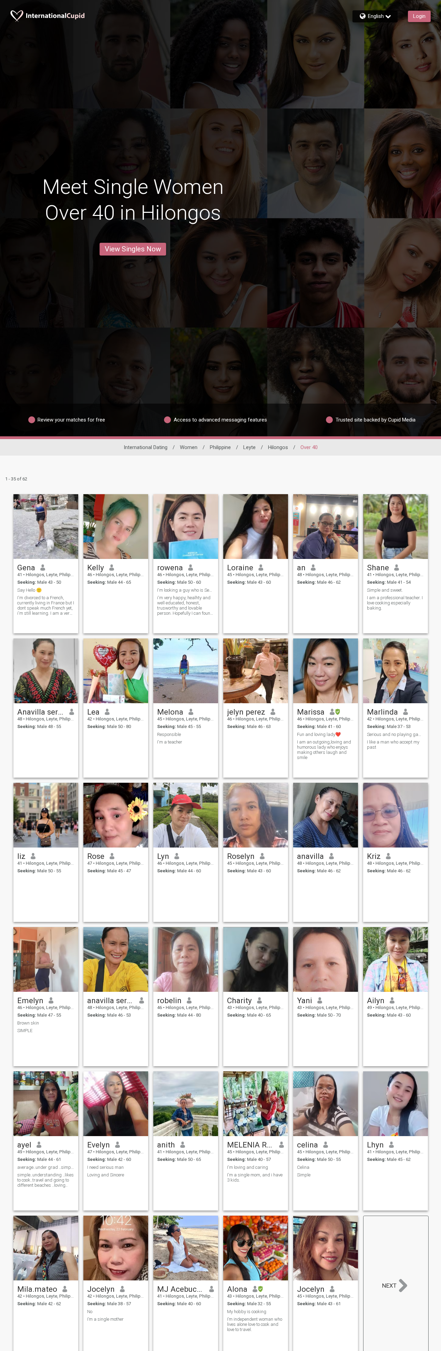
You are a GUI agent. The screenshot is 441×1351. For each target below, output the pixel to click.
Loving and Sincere (105, 1174)
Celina (303, 1167)
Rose (95, 856)
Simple (303, 1174)
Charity (239, 1000)
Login (419, 16)
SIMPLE (24, 1030)
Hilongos (278, 447)
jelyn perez (246, 711)
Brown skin (28, 1023)
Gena (26, 567)
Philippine (220, 447)
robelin (169, 1000)
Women (188, 447)
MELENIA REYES (250, 1144)
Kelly (95, 567)
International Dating (145, 447)
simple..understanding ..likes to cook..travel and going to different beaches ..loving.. (45, 1180)
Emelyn (30, 1000)
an (301, 567)
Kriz (374, 856)
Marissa (311, 711)
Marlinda (382, 711)
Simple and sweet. (385, 590)
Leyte (249, 447)
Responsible (169, 734)
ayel (24, 1144)
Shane (378, 567)
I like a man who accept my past (393, 744)
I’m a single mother (105, 1319)
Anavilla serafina (40, 711)
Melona (170, 711)
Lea (93, 711)
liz (21, 856)
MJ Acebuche (180, 1289)
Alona (237, 1289)
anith (166, 1144)
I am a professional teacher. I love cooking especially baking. (395, 603)
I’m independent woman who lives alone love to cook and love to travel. (254, 1324)
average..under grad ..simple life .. (45, 1167)
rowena (170, 567)
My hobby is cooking (246, 1311)
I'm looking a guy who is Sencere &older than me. (185, 590)
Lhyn (375, 1144)
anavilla (310, 856)
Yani (304, 1000)
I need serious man (105, 1167)
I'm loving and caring (247, 1167)
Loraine (240, 567)
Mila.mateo (37, 1289)
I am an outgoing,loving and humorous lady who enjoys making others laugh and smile (324, 749)
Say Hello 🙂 (29, 590)
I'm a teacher (169, 742)
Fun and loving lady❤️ (319, 734)
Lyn (163, 856)
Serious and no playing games (395, 734)
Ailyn (375, 1000)
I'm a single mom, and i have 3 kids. (255, 1177)
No (89, 1311)
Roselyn (241, 856)
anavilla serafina (110, 1000)
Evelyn (98, 1144)
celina (307, 1144)
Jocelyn (101, 1289)
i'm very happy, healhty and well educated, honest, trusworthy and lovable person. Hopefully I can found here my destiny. (185, 605)
